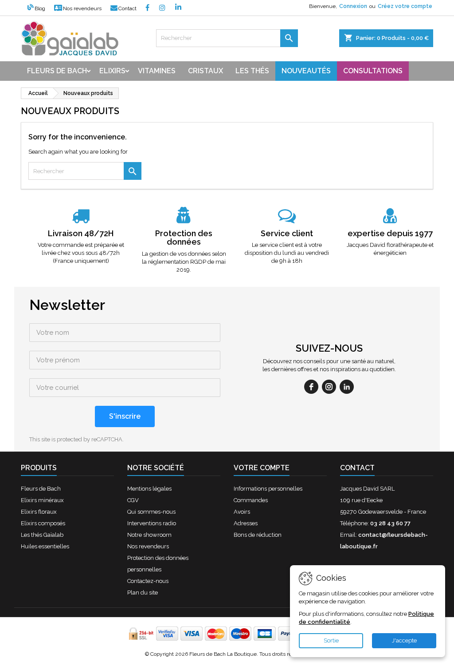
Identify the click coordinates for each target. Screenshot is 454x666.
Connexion (353, 6)
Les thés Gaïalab (42, 534)
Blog (40, 8)
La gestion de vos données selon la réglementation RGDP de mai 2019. (184, 261)
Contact (127, 8)
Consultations (373, 71)
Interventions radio (151, 523)
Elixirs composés (43, 523)
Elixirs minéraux (42, 500)
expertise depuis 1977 (390, 233)
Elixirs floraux (39, 511)
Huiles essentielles (45, 546)
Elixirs (112, 71)
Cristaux (205, 71)
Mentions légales (149, 488)
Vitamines (157, 71)
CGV (133, 500)
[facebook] (311, 387)
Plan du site (142, 592)
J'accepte (404, 640)
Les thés (252, 71)
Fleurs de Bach (41, 488)
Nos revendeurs (82, 8)
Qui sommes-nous (151, 511)
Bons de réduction (258, 534)
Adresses (246, 523)
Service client (287, 233)
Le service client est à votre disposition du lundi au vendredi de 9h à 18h (287, 253)
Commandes (251, 500)
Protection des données (183, 238)
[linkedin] (347, 387)
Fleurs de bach (57, 71)
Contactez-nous (147, 581)
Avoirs (242, 511)
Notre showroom (149, 534)
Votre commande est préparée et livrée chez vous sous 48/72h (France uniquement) (81, 253)
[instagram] (329, 387)
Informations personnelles (268, 488)
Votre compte (262, 468)
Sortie (331, 640)
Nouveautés (306, 71)
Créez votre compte (405, 6)
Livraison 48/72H (81, 233)
